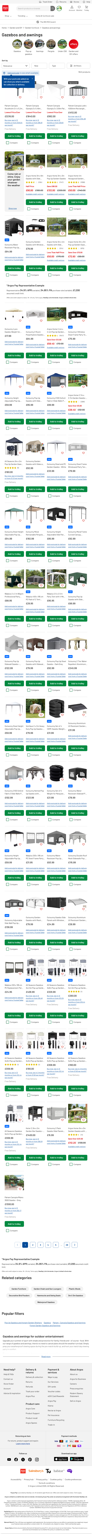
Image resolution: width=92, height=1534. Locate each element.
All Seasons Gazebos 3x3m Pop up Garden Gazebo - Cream (34, 1059)
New (36, 66)
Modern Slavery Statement (76, 1394)
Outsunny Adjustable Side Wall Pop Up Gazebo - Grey (13, 922)
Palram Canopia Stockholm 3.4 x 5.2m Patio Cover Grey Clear (14, 107)
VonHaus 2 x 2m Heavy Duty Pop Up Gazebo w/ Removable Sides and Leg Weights (35, 727)
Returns (29, 1382)
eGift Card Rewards (56, 1396)
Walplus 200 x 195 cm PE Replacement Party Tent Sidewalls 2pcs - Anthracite (14, 986)
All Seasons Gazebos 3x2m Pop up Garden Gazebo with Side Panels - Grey (13, 1132)
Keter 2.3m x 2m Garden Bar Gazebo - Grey (34, 1130)
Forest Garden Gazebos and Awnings (45, 1325)
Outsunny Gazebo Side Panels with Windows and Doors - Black (56, 919)
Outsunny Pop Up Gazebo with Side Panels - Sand (33, 399)
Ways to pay (53, 1377)
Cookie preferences (73, 1479)
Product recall (31, 1418)
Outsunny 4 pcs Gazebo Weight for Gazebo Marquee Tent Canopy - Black (14, 330)
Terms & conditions (47, 1483)
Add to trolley (14, 136)
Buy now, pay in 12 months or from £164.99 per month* (77, 118)
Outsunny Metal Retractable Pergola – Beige (35, 533)
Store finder (9, 1384)
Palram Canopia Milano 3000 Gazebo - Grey (14, 1198)
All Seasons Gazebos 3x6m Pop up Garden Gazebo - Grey (55, 986)
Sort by (5, 60)
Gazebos (47, 1322)
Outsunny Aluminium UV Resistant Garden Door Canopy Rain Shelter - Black (77, 725)
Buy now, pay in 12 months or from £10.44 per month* (76, 1002)
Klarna (50, 1406)
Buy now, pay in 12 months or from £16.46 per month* (34, 998)
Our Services (53, 1382)
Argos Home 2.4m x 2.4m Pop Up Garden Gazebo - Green (55, 330)
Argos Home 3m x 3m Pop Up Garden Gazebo (56, 177)
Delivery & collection (34, 1377)
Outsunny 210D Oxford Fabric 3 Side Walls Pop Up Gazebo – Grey (14, 792)
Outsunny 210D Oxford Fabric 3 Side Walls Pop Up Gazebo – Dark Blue (56, 399)
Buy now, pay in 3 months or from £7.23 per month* (14, 477)
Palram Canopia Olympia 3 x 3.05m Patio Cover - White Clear (56, 107)
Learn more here (23, 1443)
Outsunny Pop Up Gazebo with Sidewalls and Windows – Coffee (35, 663)
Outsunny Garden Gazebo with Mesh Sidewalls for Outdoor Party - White (35, 919)
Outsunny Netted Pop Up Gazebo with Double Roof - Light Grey (35, 792)
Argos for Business (78, 1379)
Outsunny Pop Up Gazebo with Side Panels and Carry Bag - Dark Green (77, 598)
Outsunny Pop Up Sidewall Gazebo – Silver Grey (12, 663)
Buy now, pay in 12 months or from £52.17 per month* (13, 1210)
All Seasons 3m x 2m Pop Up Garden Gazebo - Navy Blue (14, 463)
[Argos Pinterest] (30, 1459)
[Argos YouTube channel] (9, 1459)
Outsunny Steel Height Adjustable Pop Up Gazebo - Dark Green (14, 533)
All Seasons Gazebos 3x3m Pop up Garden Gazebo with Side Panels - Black (55, 1059)
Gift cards (52, 1386)
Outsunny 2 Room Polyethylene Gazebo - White (35, 333)
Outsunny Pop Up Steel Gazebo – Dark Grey (56, 662)
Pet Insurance (53, 1415)
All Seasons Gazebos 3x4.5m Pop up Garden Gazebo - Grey (77, 986)
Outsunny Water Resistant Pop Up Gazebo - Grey (54, 857)
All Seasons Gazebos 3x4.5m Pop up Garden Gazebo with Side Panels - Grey (35, 986)
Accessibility (16, 1479)
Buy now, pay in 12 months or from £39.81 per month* (55, 122)
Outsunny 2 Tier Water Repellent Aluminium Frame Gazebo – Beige (77, 663)
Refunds (29, 1386)
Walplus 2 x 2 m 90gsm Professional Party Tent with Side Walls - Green (14, 595)
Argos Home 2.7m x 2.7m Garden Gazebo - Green (77, 396)
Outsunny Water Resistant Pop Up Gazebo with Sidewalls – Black (14, 246)
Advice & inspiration (12, 1393)
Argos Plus (30, 1396)
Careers (73, 1384)
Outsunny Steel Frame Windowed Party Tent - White (77, 465)
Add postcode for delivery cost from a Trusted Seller (14, 258)
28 (67, 1245)
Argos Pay (52, 1401)
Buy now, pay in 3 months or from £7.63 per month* (35, 1074)
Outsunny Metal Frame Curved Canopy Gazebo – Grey (77, 533)
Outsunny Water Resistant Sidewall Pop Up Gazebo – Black (77, 792)
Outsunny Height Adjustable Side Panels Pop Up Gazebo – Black (56, 533)
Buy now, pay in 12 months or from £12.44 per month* (13, 1075)
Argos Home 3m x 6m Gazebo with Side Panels (34, 177)
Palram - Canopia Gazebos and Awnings (69, 1322)
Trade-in (51, 1425)
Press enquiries (76, 1388)
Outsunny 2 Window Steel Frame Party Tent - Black (77, 333)
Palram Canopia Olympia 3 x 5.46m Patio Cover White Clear (33, 107)
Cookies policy (56, 1479)
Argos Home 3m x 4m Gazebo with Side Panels (55, 243)
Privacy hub (29, 1479)
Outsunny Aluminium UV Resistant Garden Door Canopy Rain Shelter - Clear (77, 919)
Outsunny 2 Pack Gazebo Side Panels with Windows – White (56, 1130)
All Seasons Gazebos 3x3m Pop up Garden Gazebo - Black (76, 1059)
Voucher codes (54, 1391)
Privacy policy (41, 1479)
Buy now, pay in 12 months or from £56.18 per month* (34, 1141)
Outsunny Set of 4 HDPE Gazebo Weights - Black (56, 727)
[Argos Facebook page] (16, 1459)
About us (74, 1374)
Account (7, 1388)
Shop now (13, 208)
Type (54, 66)
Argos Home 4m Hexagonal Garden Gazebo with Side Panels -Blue (75, 177)
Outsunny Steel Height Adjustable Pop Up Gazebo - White (14, 727)
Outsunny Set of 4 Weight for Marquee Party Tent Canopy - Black (55, 792)
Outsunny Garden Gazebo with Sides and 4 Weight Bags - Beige (35, 463)
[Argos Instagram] (37, 1459)
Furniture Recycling (56, 1420)
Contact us (8, 1379)
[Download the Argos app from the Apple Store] (61, 1460)
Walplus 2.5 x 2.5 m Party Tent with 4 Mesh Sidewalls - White (56, 595)
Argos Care (30, 1408)
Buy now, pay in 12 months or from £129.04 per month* (13, 122)
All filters (77, 66)
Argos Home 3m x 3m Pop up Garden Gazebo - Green (77, 243)
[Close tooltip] (32, 78)
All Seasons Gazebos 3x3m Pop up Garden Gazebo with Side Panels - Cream (13, 1059)
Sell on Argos (75, 1401)
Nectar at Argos (54, 1410)
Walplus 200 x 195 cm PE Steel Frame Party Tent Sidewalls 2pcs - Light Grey (35, 857)
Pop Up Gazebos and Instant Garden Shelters (23, 1322)
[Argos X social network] (23, 1459)
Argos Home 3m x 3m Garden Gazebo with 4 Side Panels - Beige (77, 1130)
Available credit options (34, 194)
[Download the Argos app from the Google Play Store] (77, 1460)
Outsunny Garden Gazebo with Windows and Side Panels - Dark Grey (35, 243)
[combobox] (33, 8)
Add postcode (13, 73)
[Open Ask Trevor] (59, 8)
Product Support (33, 1413)
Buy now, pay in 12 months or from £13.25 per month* (55, 998)
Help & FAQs (9, 1374)
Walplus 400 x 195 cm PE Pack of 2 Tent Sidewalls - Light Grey (35, 598)
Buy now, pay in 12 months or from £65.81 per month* (34, 122)
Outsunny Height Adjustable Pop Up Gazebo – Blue (12, 399)
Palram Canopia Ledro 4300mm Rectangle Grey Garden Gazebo (77, 107)
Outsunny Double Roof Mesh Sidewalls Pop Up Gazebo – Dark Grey (77, 857)
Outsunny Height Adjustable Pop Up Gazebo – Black (12, 857)
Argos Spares (31, 1423)
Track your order (32, 1391)
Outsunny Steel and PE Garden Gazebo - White (56, 465)
